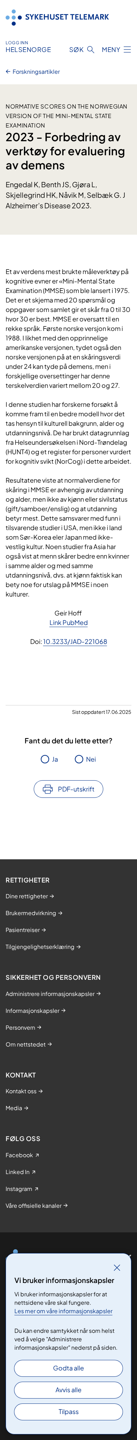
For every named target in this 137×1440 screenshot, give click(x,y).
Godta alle (68, 1368)
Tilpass (69, 1411)
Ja (55, 759)
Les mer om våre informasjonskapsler (63, 1311)
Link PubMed (69, 622)
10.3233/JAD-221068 (75, 641)
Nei (91, 759)
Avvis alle (68, 1390)
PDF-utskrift (76, 789)
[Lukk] (117, 1267)
